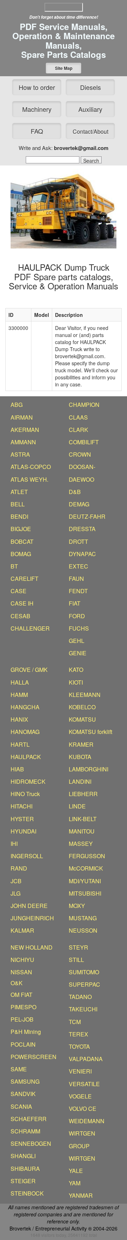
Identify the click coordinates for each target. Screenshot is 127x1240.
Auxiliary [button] (90, 109)
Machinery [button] (37, 109)
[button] (63, 68)
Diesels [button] (90, 87)
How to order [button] (37, 87)
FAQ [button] (37, 131)
